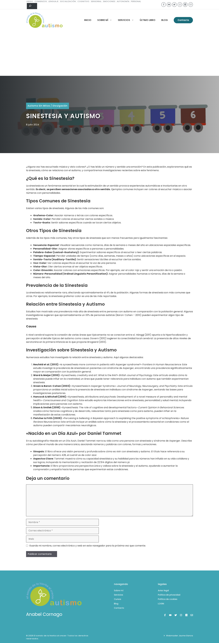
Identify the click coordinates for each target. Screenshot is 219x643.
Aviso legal (163, 590)
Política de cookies (167, 599)
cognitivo (83, 1)
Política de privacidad (169, 594)
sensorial (96, 1)
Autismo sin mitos (39, 105)
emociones (109, 1)
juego (29, 1)
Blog (164, 20)
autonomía (123, 1)
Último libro (147, 20)
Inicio (87, 20)
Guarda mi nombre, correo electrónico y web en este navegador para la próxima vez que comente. (87, 545)
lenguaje (53, 1)
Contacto (183, 20)
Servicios (124, 20)
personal (136, 1)
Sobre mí (102, 20)
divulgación (60, 105)
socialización (68, 1)
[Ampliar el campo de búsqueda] (32, 6)
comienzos (41, 1)
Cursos (117, 599)
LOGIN (161, 603)
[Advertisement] (109, 53)
